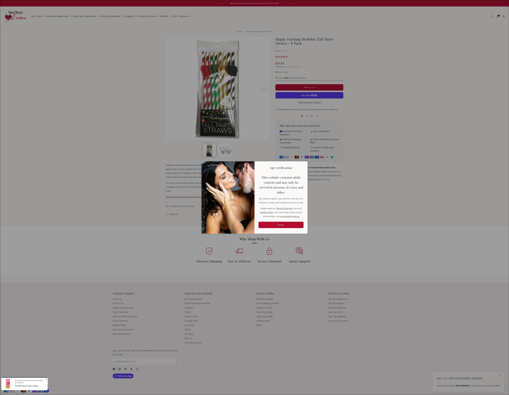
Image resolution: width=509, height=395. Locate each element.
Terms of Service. (284, 208)
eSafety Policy (266, 212)
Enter (281, 225)
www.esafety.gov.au (290, 216)
